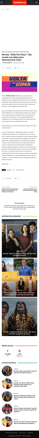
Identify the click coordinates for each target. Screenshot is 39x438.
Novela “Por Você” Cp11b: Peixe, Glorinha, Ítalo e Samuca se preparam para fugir (19, 293)
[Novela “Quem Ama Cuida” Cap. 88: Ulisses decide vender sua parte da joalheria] (7, 409)
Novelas (8, 9)
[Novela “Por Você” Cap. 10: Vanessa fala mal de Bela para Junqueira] (7, 421)
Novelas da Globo (13, 51)
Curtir (7, 350)
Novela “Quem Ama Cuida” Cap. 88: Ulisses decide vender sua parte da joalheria (25, 409)
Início (3, 9)
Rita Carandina (8, 62)
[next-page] (6, 339)
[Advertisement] (19, 30)
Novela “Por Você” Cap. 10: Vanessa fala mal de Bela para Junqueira (25, 422)
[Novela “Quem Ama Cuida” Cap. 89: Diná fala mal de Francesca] (19, 238)
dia (14, 170)
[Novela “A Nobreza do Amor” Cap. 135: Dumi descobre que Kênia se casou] (19, 317)
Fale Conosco (22, 432)
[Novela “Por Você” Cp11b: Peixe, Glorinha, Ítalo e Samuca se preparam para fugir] (19, 277)
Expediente (30, 432)
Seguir (19, 350)
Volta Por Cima (24, 51)
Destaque (9, 170)
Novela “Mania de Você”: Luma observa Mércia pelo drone (29, 190)
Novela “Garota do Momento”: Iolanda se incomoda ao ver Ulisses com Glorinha (10, 190)
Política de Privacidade (11, 432)
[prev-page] (3, 339)
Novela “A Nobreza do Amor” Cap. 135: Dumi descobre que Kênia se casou (19, 333)
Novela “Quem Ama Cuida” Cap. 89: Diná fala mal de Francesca (19, 254)
